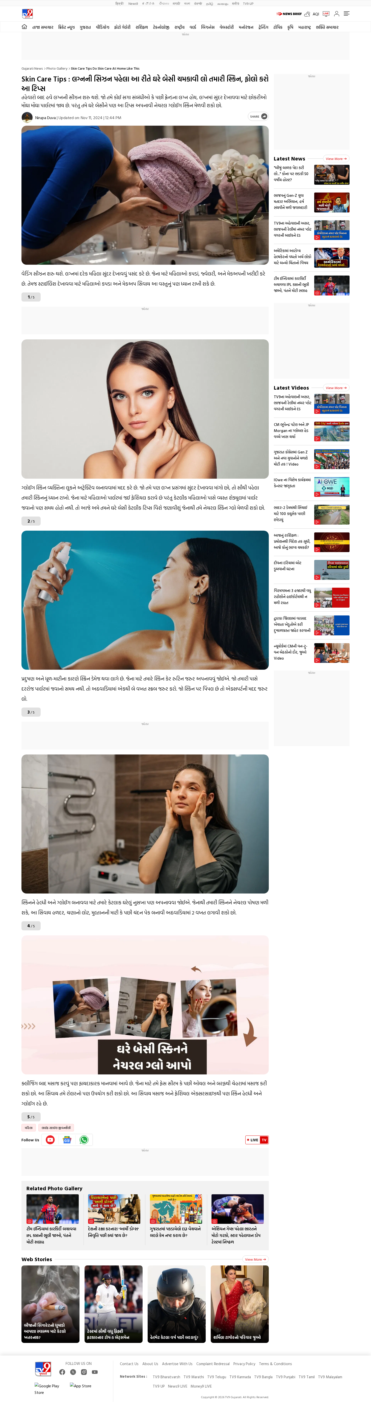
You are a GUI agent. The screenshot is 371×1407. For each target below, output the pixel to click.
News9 (133, 3)
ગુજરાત (85, 27)
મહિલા (29, 1127)
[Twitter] (73, 1372)
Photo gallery (56, 68)
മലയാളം (222, 3)
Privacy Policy (244, 1364)
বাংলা (187, 3)
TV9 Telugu (216, 1377)
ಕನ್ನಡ (148, 3)
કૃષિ (290, 27)
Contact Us (129, 1364)
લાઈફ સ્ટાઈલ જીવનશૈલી (56, 1127)
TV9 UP (159, 1386)
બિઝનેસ (208, 27)
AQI (316, 14)
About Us (150, 1364)
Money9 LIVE (201, 1386)
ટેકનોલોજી (161, 27)
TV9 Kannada (240, 1377)
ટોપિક (277, 27)
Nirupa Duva (45, 118)
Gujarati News (32, 68)
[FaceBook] (62, 1372)
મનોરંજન (246, 27)
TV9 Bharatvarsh (166, 1377)
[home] (24, 27)
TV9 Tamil (307, 1377)
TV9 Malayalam (330, 1377)
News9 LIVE (177, 1386)
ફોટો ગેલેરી (122, 27)
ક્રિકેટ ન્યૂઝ (66, 27)
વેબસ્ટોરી (227, 27)
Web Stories (36, 1259)
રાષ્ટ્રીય (179, 27)
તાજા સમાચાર (42, 27)
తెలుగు (164, 3)
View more (253, 1259)
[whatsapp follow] (84, 1139)
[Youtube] (50, 1139)
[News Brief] (289, 14)
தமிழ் (209, 3)
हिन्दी (120, 3)
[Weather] (308, 14)
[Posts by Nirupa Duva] (27, 117)
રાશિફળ (142, 27)
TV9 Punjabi (285, 1377)
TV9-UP (248, 3)
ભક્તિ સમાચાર (327, 27)
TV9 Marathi (193, 1377)
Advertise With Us (177, 1364)
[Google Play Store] (49, 1389)
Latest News (289, 158)
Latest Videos (291, 387)
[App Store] (85, 1389)
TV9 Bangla (263, 1377)
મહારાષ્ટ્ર (304, 27)
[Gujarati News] (27, 14)
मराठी (176, 3)
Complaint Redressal (213, 1364)
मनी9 (235, 3)
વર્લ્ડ (193, 27)
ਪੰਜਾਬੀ (198, 3)
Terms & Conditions (275, 1364)
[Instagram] (84, 1372)
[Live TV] (324, 13)
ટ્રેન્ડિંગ (263, 27)
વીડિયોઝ (102, 27)
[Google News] (67, 1139)
